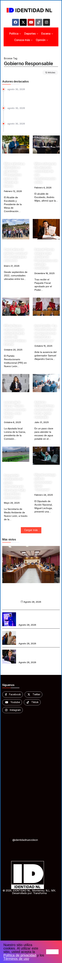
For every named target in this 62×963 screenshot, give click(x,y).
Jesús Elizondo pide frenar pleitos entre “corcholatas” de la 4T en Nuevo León (39, 654)
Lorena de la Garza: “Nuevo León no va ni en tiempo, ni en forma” (15, 409)
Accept (52, 951)
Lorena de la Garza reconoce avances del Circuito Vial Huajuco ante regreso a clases (39, 616)
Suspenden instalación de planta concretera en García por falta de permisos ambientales (14, 486)
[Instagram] (46, 22)
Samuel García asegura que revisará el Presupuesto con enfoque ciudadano (46, 259)
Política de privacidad (19, 955)
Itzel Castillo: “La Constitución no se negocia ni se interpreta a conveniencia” (45, 333)
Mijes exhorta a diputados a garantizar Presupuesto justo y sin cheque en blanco (14, 175)
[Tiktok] (38, 22)
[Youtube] (31, 22)
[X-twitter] (23, 22)
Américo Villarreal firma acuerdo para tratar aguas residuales (44, 409)
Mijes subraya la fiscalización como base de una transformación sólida (45, 173)
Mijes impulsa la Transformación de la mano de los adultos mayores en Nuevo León (39, 635)
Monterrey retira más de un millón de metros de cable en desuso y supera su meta (33, 114)
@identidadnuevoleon (25, 840)
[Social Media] (12, 694)
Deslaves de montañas (20, 128)
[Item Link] (15, 144)
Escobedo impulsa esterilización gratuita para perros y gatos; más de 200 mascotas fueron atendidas (32, 96)
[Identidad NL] (31, 10)
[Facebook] (15, 22)
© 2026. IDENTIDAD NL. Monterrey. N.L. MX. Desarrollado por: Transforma (29, 892)
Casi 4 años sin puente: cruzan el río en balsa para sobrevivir (15, 255)
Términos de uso (16, 959)
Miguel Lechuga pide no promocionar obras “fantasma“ (44, 482)
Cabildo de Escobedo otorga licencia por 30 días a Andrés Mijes (31, 594)
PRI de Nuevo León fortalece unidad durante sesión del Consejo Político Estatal (15, 335)
